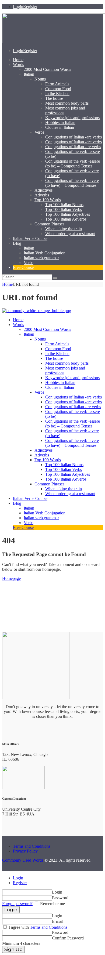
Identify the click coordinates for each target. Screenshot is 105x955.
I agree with (37, 927)
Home (7, 284)
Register (20, 882)
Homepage (11, 578)
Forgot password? (17, 903)
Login (18, 878)
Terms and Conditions (31, 846)
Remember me (52, 903)
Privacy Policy (25, 851)
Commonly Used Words (22, 860)
